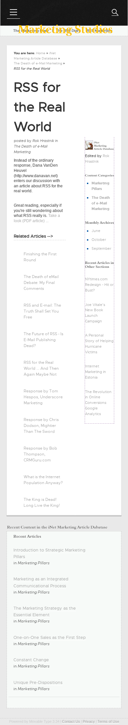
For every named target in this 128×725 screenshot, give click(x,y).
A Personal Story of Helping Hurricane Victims (99, 343)
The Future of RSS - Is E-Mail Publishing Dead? (43, 339)
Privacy (89, 721)
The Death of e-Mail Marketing (38, 63)
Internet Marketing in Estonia (95, 372)
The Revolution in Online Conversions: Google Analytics (98, 402)
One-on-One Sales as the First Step (49, 637)
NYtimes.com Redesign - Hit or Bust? (99, 284)
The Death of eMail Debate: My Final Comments (41, 282)
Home (40, 53)
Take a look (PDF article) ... (37, 218)
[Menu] (13, 12)
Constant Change (31, 660)
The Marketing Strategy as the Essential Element (44, 611)
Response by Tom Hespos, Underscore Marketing (43, 397)
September (101, 248)
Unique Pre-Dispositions (37, 682)
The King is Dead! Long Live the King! (42, 502)
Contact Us (71, 721)
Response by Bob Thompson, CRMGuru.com (40, 454)
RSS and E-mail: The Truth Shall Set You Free (42, 311)
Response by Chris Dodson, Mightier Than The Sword (41, 425)
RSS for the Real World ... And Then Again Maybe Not (41, 368)
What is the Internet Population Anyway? (43, 479)
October (99, 239)
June (96, 230)
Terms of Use (108, 721)
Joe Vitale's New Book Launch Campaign (95, 312)
